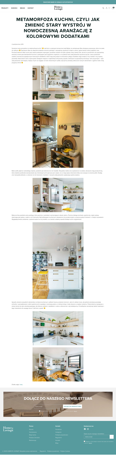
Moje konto (32, 435)
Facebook (58, 429)
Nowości (14, 8)
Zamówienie (33, 432)
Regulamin (58, 437)
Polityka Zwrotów (34, 437)
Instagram (58, 432)
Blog (56, 443)
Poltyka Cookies (65, 451)
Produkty (4, 8)
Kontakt (31, 8)
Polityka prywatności (61, 435)
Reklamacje (32, 440)
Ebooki (22, 8)
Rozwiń (75, 411)
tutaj (21, 385)
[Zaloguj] (106, 8)
